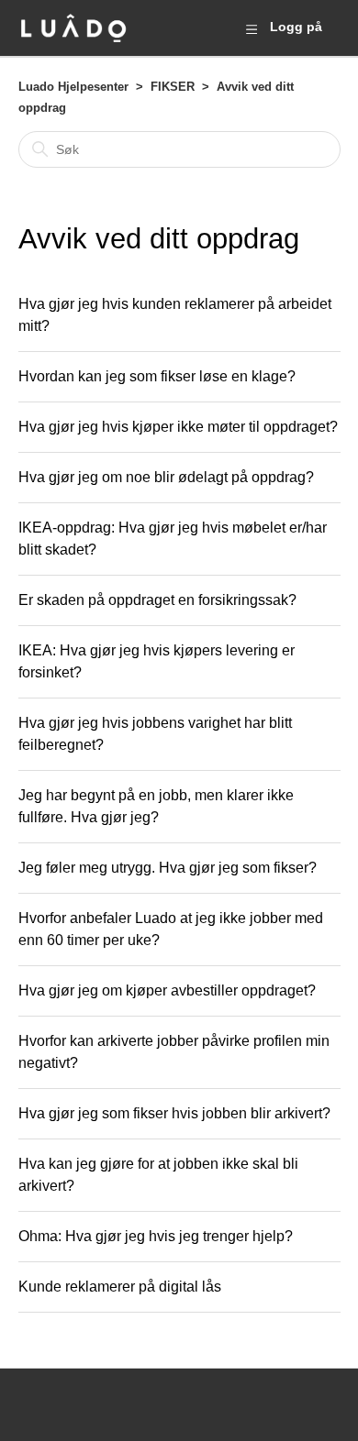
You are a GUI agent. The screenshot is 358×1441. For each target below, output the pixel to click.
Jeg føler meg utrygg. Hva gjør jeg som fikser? (167, 867)
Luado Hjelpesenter (73, 87)
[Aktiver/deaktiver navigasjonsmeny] (251, 28)
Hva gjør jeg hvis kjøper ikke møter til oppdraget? (178, 426)
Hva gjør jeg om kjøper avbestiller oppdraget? (167, 990)
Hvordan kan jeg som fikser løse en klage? (157, 376)
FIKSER (173, 87)
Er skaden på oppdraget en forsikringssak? (157, 600)
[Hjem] (73, 28)
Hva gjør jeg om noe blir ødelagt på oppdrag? (166, 477)
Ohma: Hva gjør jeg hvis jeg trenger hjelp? (155, 1236)
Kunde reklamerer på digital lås (119, 1286)
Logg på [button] (296, 26)
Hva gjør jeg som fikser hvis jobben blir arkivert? (174, 1113)
